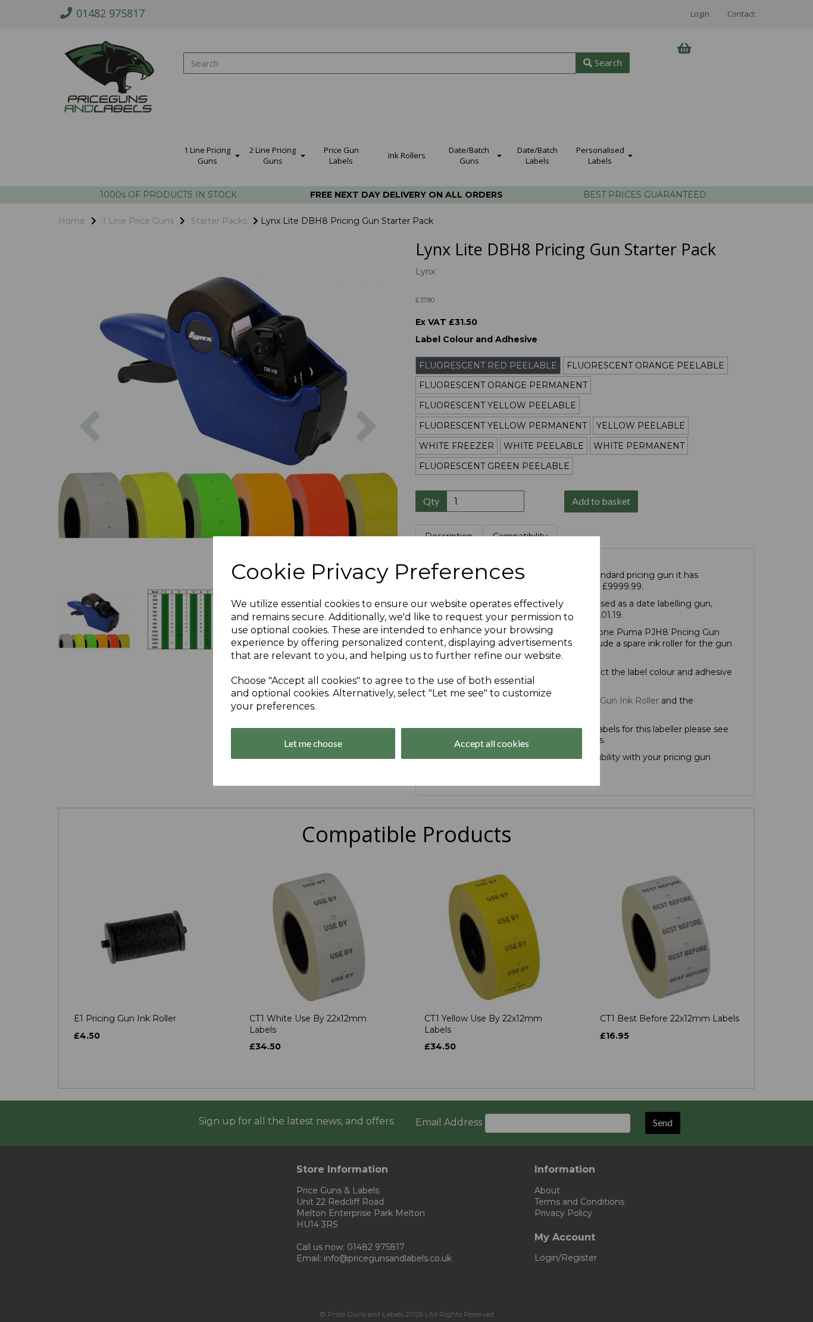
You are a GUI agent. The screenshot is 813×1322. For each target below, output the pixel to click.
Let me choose (313, 743)
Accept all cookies (491, 743)
